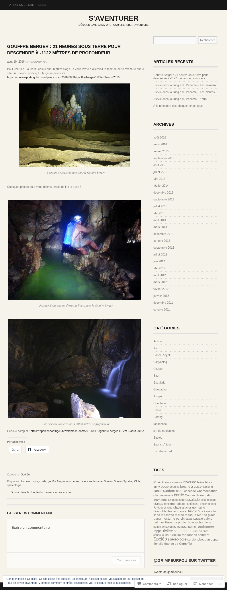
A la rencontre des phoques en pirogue (178, 105)
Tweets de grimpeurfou (167, 572)
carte (179, 491)
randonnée (72, 481)
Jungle (157, 396)
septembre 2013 (163, 199)
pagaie (198, 518)
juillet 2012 (160, 254)
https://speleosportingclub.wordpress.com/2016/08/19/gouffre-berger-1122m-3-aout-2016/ (63, 77)
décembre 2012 (163, 234)
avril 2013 (159, 220)
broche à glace (191, 486)
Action (157, 341)
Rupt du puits (200, 531)
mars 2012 (160, 282)
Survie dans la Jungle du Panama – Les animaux (42, 492)
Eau (156, 375)
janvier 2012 (161, 295)
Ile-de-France (176, 511)
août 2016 (159, 137)
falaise (181, 503)
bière (200, 482)
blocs (208, 482)
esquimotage (208, 499)
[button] (74, 125)
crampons (160, 499)
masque (190, 515)
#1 (155, 482)
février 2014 (160, 185)
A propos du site (21, 4)
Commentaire (126, 560)
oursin (180, 518)
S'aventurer (114, 18)
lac (215, 511)
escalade (192, 499)
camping (207, 486)
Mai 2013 (159, 213)
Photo (157, 410)
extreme (170, 503)
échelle (158, 543)
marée (179, 515)
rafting (192, 526)
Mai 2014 (159, 178)
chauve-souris (163, 495)
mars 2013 (160, 227)
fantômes (192, 503)
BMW (156, 486)
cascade (190, 491)
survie (191, 539)
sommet (203, 535)
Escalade (159, 382)
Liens (42, 4)
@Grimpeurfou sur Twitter (184, 560)
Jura (200, 511)
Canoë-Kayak (162, 355)
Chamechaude (207, 491)
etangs (158, 503)
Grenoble (159, 511)
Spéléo (25, 474)
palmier (158, 522)
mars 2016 (160, 144)
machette (167, 515)
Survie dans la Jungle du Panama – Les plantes (184, 92)
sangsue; (158, 535)
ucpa (214, 539)
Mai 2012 (159, 268)
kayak (208, 511)
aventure (177, 482)
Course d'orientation (199, 495)
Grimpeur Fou (38, 61)
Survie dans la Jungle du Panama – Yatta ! (180, 99)
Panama (171, 522)
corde (42, 481)
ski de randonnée (164, 430)
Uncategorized (162, 451)
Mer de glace (206, 515)
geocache (166, 507)
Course (157, 368)
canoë (157, 491)
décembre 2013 (163, 192)
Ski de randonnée (184, 535)
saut (168, 535)
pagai (189, 518)
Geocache (159, 389)
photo (182, 522)
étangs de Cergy (176, 543)
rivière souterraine (92, 481)
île (190, 543)
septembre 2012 (163, 247)
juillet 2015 (160, 172)
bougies (174, 486)
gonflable (198, 507)
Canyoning (160, 362)
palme (208, 518)
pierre (207, 522)
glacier (186, 507)
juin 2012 (159, 261)
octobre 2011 (161, 309)
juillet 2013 (160, 206)
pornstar (182, 526)
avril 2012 (159, 275)
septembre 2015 (163, 158)
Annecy (166, 482)
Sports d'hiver (162, 444)
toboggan (203, 539)
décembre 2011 (163, 302)
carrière (169, 491)
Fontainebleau (207, 503)
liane (156, 515)
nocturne (168, 518)
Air (155, 348)
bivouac (26, 481)
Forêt (156, 507)
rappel (157, 531)
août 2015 (159, 165)
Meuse (157, 518)
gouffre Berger (56, 481)
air (159, 482)
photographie (195, 522)
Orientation (160, 403)
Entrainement (176, 499)
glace (177, 507)
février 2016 (160, 151)
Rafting (157, 417)
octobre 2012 (161, 240)
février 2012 (160, 289)
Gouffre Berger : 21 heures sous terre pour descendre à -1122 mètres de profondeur (180, 76)
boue (35, 481)
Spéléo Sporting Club (127, 481)
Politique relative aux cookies (113, 582)
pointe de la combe (164, 526)
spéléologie (14, 485)
